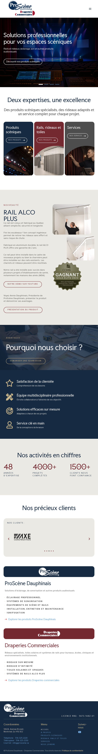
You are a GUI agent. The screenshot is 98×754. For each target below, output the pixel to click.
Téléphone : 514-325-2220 (15, 738)
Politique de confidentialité (72, 750)
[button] (8, 538)
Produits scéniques (13, 129)
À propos (46, 733)
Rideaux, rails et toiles (54, 739)
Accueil (45, 730)
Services (73, 127)
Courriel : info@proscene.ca (16, 743)
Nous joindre (48, 745)
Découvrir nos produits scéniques (23, 61)
